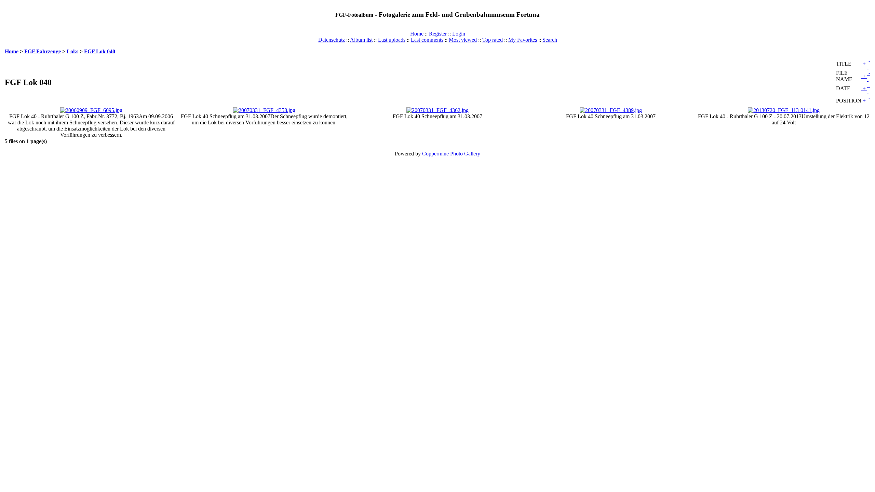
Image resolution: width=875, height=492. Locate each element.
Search (549, 40)
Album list (361, 40)
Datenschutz (331, 40)
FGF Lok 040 (99, 51)
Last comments (427, 40)
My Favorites (522, 40)
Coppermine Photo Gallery (451, 153)
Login (458, 34)
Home (416, 34)
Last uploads (391, 40)
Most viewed (463, 40)
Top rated (492, 40)
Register (438, 34)
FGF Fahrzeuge (42, 51)
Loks (72, 51)
